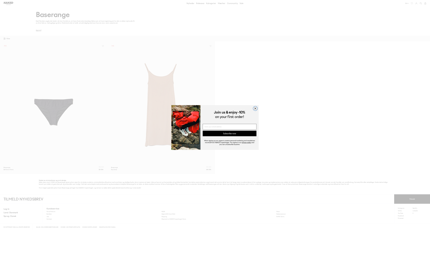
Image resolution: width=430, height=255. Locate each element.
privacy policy (246, 142)
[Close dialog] (255, 108)
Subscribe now (229, 133)
